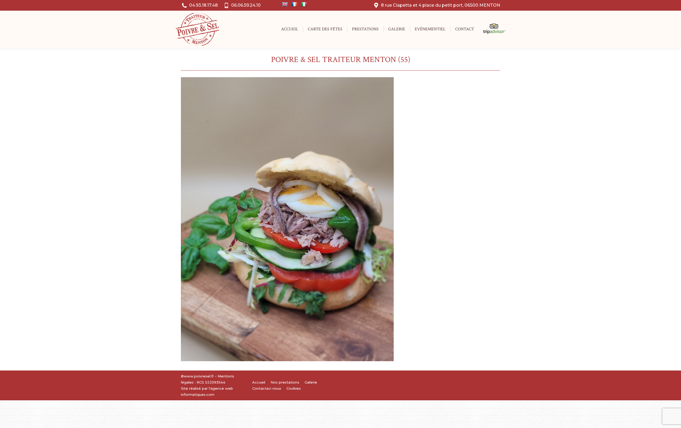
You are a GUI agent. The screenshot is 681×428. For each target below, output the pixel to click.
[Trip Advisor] (491, 33)
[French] (294, 4)
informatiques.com (197, 394)
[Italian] (304, 4)
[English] (285, 4)
